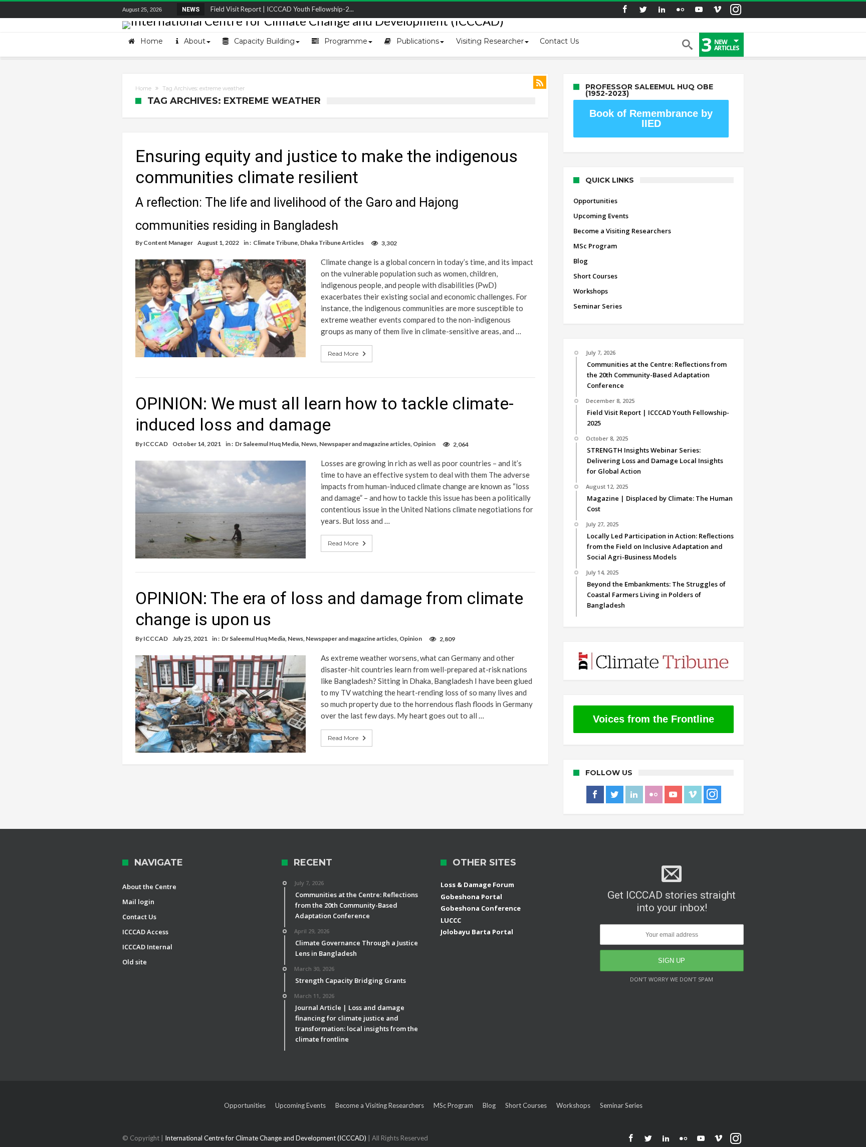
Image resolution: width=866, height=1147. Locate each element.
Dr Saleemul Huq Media (267, 444)
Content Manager (168, 242)
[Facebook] (624, 10)
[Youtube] (699, 10)
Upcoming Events (600, 215)
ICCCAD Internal (147, 946)
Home (143, 88)
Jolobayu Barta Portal (477, 931)
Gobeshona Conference (481, 908)
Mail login (138, 901)
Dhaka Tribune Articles (332, 242)
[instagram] (736, 10)
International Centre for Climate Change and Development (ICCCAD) (266, 1138)
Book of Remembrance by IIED (651, 118)
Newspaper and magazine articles (364, 444)
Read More (343, 353)
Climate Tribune (275, 242)
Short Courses (595, 275)
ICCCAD (155, 444)
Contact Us (139, 916)
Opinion (424, 444)
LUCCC (451, 920)
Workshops (590, 291)
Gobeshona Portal (471, 896)
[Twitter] (643, 10)
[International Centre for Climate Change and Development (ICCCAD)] (313, 21)
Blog (580, 260)
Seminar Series (597, 306)
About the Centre (149, 886)
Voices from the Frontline (653, 719)
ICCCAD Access (145, 931)
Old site (134, 961)
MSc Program (595, 245)
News (309, 444)
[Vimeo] (717, 10)
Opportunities (595, 200)
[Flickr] (680, 10)
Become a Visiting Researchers (622, 230)
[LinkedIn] (662, 10)
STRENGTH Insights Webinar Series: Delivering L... (281, 9)
